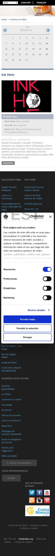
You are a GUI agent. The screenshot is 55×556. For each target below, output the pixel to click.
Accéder (11, 478)
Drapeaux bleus (9, 362)
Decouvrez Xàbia (11, 179)
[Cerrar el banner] (50, 217)
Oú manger (7, 404)
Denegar (27, 337)
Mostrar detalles (36, 310)
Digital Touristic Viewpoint (9, 189)
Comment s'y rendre (12, 399)
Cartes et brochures (11, 420)
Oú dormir (7, 409)
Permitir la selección (27, 328)
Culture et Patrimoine (7, 197)
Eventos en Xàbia (18, 19)
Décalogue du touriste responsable (12, 433)
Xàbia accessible (9, 455)
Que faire (29, 179)
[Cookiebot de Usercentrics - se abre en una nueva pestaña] (32, 217)
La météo (6, 394)
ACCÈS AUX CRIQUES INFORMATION (11, 369)
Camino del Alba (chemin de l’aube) (33, 197)
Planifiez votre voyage (15, 378)
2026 (27, 27)
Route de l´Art (31, 208)
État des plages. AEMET (9, 356)
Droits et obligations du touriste (11, 441)
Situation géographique (8, 387)
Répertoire (7, 425)
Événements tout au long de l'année (34, 189)
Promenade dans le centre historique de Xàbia (11, 206)
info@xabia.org (25, 538)
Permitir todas (27, 319)
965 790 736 (10, 538)
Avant (4, 19)
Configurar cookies (38, 525)
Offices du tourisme (11, 415)
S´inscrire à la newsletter (19, 462)
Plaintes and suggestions (7, 449)
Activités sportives (33, 203)
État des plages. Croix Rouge (12, 347)
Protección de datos (18, 525)
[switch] (47, 278)
